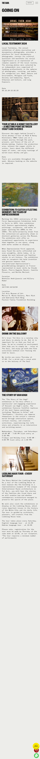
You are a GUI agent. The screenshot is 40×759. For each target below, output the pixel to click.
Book (30, 3)
